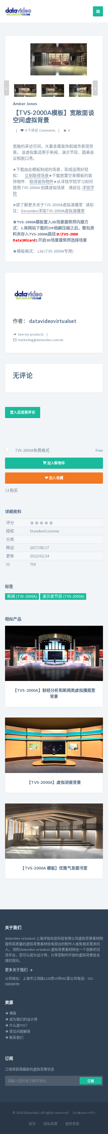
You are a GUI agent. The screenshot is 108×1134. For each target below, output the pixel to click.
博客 (12, 1013)
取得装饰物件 (41, 181)
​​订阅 (90, 1081)
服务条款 (72, 1123)
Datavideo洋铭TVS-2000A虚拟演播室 (53, 210)
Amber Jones (25, 103)
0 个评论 (31, 130)
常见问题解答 (19, 1031)
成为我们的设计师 (23, 1019)
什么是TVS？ (19, 1025)
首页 (32, 1123)
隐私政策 (50, 1123)
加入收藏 (55, 477)
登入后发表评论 (22, 412)
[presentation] (6, 88)
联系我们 (16, 1037)
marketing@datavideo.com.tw (40, 340)
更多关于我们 (16, 970)
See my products (31, 334)
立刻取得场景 (37, 175)
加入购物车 (55, 463)
